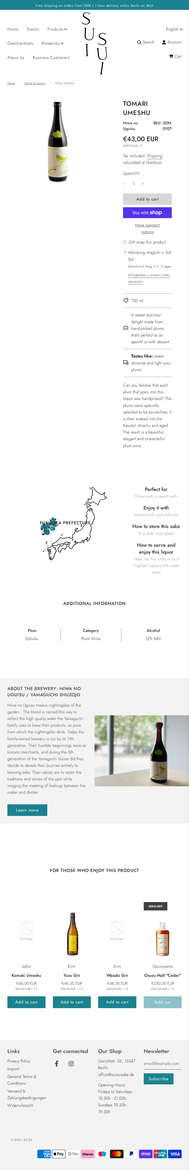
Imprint (13, 1069)
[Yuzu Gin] (72, 930)
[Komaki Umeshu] (26, 930)
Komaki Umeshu (26, 975)
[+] (143, 183)
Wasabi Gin (117, 975)
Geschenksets (20, 43)
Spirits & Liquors (35, 83)
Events (33, 29)
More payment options (147, 228)
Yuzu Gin (71, 975)
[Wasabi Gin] (117, 930)
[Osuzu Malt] (163, 930)
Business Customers (51, 57)
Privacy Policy (18, 1061)
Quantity (131, 173)
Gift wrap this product (147, 242)
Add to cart (26, 1002)
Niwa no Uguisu (130, 126)
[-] (124, 183)
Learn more (27, 810)
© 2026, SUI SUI (21, 1140)
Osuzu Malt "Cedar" (162, 975)
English (172, 29)
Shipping (154, 156)
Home (12, 29)
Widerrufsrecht (20, 1105)
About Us (15, 57)
